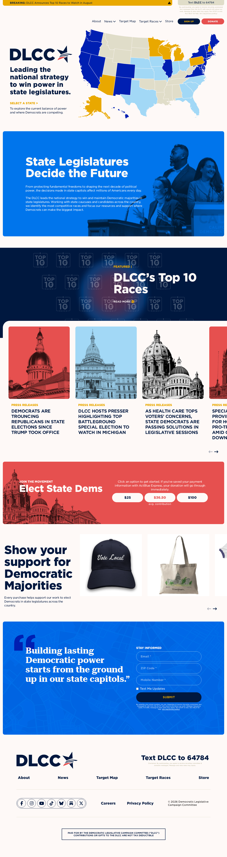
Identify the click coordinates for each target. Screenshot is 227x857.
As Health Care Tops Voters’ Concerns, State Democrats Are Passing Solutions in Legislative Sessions (172, 421)
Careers (108, 803)
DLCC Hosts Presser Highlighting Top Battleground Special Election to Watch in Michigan (103, 421)
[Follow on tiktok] (51, 803)
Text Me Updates (152, 688)
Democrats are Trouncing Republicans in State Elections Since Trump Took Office (38, 421)
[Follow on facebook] (21, 803)
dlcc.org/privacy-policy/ (171, 709)
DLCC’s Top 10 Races (155, 283)
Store (169, 21)
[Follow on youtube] (41, 803)
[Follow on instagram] (31, 803)
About (96, 21)
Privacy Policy (140, 803)
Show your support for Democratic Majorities (38, 567)
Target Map (127, 21)
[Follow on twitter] (81, 803)
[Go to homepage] (47, 760)
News (108, 21)
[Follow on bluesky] (61, 803)
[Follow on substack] (71, 803)
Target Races (148, 21)
